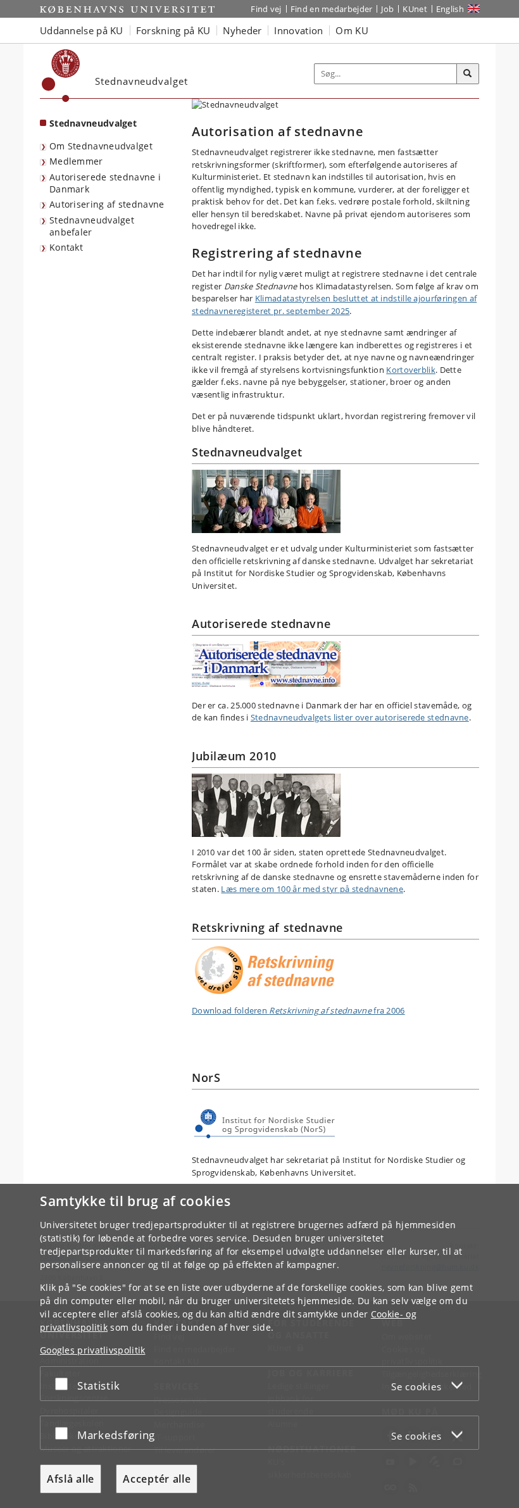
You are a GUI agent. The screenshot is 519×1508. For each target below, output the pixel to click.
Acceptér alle (157, 1479)
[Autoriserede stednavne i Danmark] (335, 664)
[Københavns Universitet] (61, 75)
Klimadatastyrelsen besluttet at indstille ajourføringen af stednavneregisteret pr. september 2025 (334, 304)
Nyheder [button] (242, 30)
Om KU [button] (351, 30)
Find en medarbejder (332, 9)
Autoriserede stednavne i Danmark (105, 183)
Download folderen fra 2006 (298, 1010)
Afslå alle (70, 1479)
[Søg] (467, 74)
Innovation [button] (298, 30)
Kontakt (66, 247)
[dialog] (259, 1346)
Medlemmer (76, 161)
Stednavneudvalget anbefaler (91, 226)
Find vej (266, 9)
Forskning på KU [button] (173, 30)
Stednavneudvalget (93, 123)
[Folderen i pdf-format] (335, 970)
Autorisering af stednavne (107, 204)
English (450, 9)
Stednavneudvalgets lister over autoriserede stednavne (360, 717)
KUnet (415, 9)
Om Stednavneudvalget (101, 146)
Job (387, 9)
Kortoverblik (410, 369)
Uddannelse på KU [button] (81, 30)
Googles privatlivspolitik (93, 1350)
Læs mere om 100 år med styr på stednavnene (312, 889)
